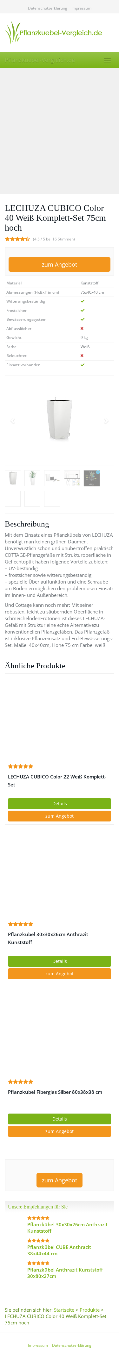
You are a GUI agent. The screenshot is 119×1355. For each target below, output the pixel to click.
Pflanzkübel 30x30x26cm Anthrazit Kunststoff (48, 938)
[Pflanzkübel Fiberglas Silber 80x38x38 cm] (59, 1033)
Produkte (90, 1310)
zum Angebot (59, 264)
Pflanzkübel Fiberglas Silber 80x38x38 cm (55, 1092)
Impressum (81, 8)
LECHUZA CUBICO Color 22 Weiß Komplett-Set (57, 780)
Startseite (64, 1310)
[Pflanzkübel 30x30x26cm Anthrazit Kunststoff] (59, 876)
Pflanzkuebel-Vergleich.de (40, 60)
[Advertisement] (59, 130)
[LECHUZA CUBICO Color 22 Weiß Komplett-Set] (59, 718)
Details (59, 803)
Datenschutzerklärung (47, 8)
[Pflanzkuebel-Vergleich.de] (59, 32)
